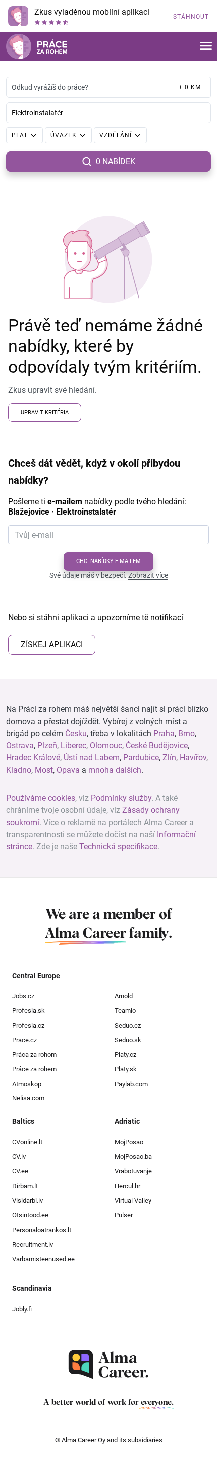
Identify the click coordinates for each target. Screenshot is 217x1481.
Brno (186, 733)
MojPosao (129, 1142)
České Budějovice (157, 745)
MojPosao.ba (133, 1156)
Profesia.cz (28, 1025)
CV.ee (20, 1171)
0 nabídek (115, 161)
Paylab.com (131, 1084)
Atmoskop (26, 1084)
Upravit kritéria (45, 412)
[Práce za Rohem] (36, 46)
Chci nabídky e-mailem (108, 561)
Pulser (124, 1215)
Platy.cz (125, 1054)
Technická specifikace (118, 846)
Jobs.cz (23, 996)
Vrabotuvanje (133, 1171)
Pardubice (141, 757)
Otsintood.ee (30, 1215)
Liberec (73, 745)
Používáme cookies (40, 798)
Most (44, 770)
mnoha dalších (114, 770)
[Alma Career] (108, 1364)
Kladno (18, 770)
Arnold (124, 996)
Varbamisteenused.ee (43, 1259)
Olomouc (106, 745)
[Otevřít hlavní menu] (206, 47)
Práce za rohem (34, 1069)
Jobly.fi (22, 1309)
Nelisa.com (28, 1098)
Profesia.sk (28, 1010)
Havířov (193, 757)
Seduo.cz (128, 1025)
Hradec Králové (33, 757)
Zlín (169, 757)
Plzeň (47, 745)
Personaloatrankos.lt (41, 1230)
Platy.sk (126, 1069)
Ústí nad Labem (92, 757)
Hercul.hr (127, 1186)
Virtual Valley (133, 1200)
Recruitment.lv (32, 1244)
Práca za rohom (34, 1054)
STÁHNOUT (191, 16)
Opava (68, 770)
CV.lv (19, 1156)
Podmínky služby (121, 798)
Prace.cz (24, 1040)
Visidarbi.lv (27, 1200)
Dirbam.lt (25, 1186)
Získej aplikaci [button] (52, 644)
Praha (164, 733)
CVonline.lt (27, 1142)
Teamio (125, 1010)
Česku (76, 733)
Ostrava (20, 745)
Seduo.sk (128, 1040)
